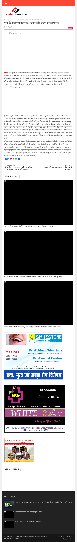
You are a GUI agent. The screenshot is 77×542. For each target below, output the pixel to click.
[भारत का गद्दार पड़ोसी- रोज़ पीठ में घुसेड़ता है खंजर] (9, 514)
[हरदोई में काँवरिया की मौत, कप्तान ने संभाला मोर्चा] (9, 524)
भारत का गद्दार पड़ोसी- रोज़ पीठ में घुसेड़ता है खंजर (28, 512)
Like (71, 27)
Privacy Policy (67, 539)
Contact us (69, 536)
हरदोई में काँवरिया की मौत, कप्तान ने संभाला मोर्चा (28, 521)
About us (61, 536)
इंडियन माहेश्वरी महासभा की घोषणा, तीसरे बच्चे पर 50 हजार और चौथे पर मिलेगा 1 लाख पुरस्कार (33, 276)
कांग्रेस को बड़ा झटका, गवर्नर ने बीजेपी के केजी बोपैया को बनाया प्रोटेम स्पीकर (19, 167)
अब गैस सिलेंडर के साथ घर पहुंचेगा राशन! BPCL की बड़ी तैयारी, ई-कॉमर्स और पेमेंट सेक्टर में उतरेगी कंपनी (43, 502)
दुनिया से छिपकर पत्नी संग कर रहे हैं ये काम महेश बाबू (57, 167)
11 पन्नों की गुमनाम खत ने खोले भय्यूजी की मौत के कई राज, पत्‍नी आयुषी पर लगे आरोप (29, 226)
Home (6, 20)
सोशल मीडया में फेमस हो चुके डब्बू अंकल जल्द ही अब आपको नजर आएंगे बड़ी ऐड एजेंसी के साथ (32, 327)
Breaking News (12, 20)
